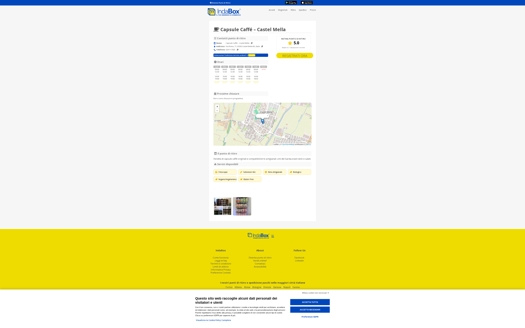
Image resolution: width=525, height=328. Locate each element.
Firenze (267, 287)
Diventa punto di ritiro (260, 257)
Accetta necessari (310, 310)
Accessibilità (260, 266)
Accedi (272, 9)
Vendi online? (260, 260)
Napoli (286, 287)
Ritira (293, 9)
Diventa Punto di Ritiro (221, 3)
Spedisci (303, 9)
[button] (262, 121)
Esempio (252, 55)
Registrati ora (294, 55)
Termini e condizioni (220, 263)
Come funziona (220, 257)
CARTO (308, 144)
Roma (247, 287)
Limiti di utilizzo (221, 266)
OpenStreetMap (288, 144)
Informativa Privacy (221, 269)
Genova (277, 287)
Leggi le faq (221, 260)
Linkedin (299, 260)
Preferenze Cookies (221, 272)
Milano (238, 287)
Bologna (256, 287)
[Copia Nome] (251, 43)
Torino (228, 287)
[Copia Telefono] (237, 50)
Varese (296, 287)
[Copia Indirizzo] (262, 46)
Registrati (282, 9)
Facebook (299, 257)
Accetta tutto (310, 302)
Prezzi (313, 9)
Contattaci (260, 263)
